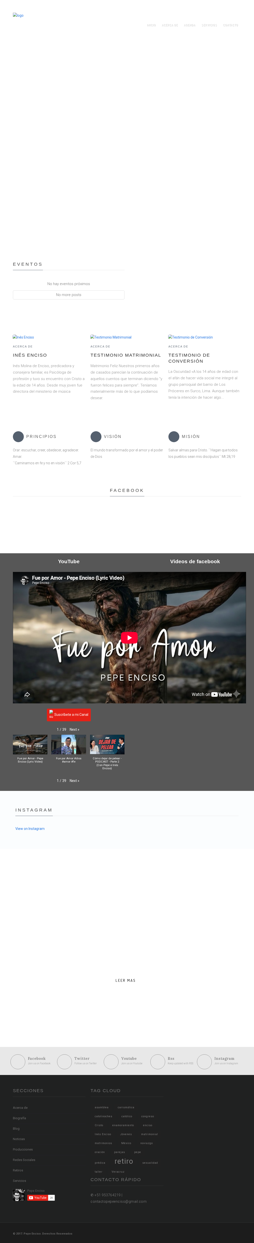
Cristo (99, 1125)
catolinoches (103, 1116)
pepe (137, 1152)
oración (100, 1152)
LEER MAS (126, 980)
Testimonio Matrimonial (126, 355)
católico (127, 1116)
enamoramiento (123, 1125)
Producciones (23, 1149)
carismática (126, 1107)
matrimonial (149, 1134)
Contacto (230, 25)
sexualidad (150, 1162)
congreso (147, 1116)
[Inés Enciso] (23, 337)
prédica (100, 1162)
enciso (147, 1125)
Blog (16, 1128)
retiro (124, 1161)
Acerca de (170, 25)
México (126, 1143)
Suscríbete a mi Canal (71, 715)
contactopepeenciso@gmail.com (177, 6)
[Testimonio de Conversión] (190, 337)
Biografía (19, 1118)
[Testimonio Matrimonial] (110, 337)
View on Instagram (30, 829)
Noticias (19, 1139)
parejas (119, 1152)
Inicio (151, 25)
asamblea (102, 1107)
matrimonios (103, 1143)
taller (98, 1171)
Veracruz (118, 1171)
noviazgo (146, 1143)
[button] (74, 729)
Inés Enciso (30, 355)
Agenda (189, 25)
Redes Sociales (24, 1160)
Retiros (18, 1170)
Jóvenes (126, 1134)
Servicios (209, 25)
